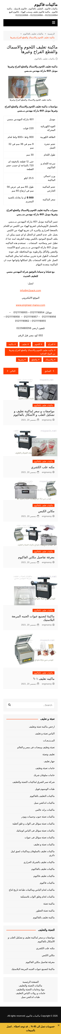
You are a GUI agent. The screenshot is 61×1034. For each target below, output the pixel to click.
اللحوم (37, 344)
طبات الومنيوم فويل (45, 789)
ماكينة (11, 344)
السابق (48, 371)
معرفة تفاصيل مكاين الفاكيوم (36, 557)
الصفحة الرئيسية (31, 982)
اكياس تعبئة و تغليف (45, 733)
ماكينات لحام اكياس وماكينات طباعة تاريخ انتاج (32, 890)
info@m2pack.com (30, 290)
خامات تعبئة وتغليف (45, 768)
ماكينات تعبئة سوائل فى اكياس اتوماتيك (35, 830)
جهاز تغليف (49, 761)
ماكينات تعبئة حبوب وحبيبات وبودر (38, 816)
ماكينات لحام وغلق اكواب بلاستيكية (37, 896)
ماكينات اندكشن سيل (44, 803)
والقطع (34, 359)
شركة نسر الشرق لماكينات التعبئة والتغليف (33, 782)
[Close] (58, 1025)
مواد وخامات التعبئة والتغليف (30, 989)
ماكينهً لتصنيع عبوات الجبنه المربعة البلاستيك (33, 969)
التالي (12, 371)
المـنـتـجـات (49, 740)
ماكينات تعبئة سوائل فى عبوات (40, 837)
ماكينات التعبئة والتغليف (30, 985)
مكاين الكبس (46, 511)
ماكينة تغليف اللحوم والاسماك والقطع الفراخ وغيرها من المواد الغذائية (32, 352)
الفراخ (50, 344)
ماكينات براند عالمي (45, 810)
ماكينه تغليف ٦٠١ (43, 678)
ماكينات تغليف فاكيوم (44, 876)
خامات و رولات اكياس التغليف (30, 993)
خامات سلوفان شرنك (44, 775)
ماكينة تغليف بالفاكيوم (44, 917)
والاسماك (49, 359)
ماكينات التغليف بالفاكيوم (42, 796)
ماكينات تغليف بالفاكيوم (44, 59)
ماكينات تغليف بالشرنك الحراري (39, 862)
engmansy (47, 420)
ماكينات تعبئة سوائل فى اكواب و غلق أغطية (33, 823)
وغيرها (21, 359)
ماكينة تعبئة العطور (45, 910)
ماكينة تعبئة (49, 903)
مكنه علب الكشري (42, 467)
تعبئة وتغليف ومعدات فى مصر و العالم (36, 747)
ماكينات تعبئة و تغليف (44, 844)
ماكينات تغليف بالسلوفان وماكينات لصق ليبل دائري (33, 853)
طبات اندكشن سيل (30, 997)
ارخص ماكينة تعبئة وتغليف (42, 726)
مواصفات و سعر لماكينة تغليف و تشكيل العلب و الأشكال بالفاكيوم (31, 939)
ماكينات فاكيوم (46, 4)
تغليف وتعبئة (48, 754)
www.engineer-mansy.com (30, 305)
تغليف (24, 344)
